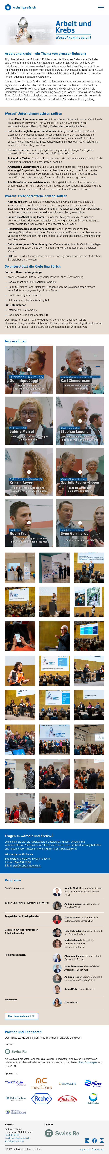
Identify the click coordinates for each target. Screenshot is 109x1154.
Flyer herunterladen (21, 1016)
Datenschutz (98, 1149)
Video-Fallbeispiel (87, 1063)
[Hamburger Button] (101, 7)
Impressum (85, 1149)
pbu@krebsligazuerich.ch (27, 866)
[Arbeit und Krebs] (20, 7)
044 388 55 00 (22, 862)
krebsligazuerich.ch (14, 1141)
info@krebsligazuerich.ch (17, 1138)
